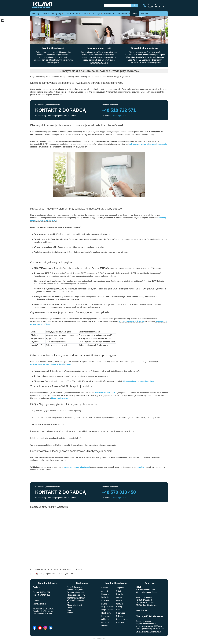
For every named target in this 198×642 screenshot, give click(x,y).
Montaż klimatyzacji (75, 587)
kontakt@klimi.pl (119, 116)
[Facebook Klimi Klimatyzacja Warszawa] (34, 628)
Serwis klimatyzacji (75, 590)
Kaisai (153, 57)
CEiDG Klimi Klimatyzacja (146, 605)
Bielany (104, 588)
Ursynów (119, 594)
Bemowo (105, 594)
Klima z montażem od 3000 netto (149, 626)
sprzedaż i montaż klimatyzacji (77, 467)
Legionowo (105, 616)
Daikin (139, 57)
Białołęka (105, 597)
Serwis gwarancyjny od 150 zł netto (150, 629)
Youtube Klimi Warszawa (43, 611)
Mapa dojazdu (141, 610)
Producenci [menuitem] (123, 13)
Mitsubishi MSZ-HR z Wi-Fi (106, 393)
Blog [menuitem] (134, 13)
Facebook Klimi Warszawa (43, 609)
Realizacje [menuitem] (109, 13)
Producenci (71, 603)
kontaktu (140, 467)
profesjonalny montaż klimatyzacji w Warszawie (50, 364)
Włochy (119, 607)
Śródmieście (121, 613)
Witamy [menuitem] (35, 13)
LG (140, 60)
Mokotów (105, 600)
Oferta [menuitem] (85, 13)
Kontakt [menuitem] (144, 13)
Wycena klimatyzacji (75, 600)
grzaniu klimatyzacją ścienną (131, 321)
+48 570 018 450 (119, 492)
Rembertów (106, 613)
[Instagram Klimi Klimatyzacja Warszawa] (45, 628)
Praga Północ (107, 610)
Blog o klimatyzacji (74, 605)
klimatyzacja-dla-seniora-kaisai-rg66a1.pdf (56, 574)
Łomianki (105, 622)
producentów (143, 55)
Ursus (118, 591)
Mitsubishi (130, 57)
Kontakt (70, 613)
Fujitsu (162, 55)
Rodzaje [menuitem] (96, 13)
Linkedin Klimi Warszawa (43, 614)
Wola (118, 610)
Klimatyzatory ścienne (76, 597)
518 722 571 (155, 4)
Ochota (104, 603)
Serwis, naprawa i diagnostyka (148, 631)
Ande (135, 60)
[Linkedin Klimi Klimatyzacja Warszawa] (50, 628)
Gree (130, 60)
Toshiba (145, 57)
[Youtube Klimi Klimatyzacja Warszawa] (40, 628)
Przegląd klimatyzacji (75, 592)
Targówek (120, 588)
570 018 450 (155, 7)
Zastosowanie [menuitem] (72, 13)
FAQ (69, 610)
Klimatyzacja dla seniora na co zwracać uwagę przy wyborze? (106, 77)
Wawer (119, 597)
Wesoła (119, 600)
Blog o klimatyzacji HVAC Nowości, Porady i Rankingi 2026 (54, 77)
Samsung (146, 60)
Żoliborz (104, 591)
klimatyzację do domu (60, 398)
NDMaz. (119, 616)
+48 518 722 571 (119, 110)
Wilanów (119, 603)
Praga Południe (107, 607)
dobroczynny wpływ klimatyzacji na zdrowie (148, 144)
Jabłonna (105, 619)
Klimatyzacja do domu (76, 595)
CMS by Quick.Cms (99, 638)
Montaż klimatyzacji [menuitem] (52, 13)
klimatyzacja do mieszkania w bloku (138, 381)
